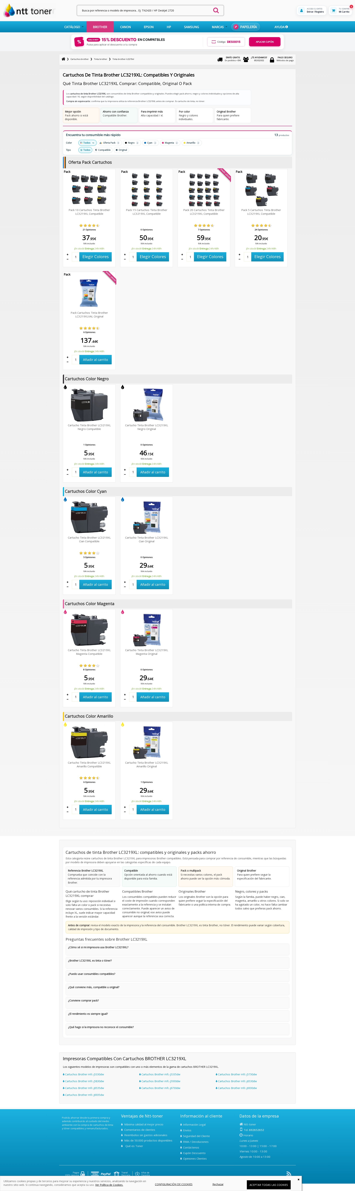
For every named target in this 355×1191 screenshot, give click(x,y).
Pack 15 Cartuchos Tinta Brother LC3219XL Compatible (146, 211)
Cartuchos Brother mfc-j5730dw (237, 1074)
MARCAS (218, 27)
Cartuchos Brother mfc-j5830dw (84, 1081)
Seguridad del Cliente (196, 1136)
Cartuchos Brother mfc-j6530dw (237, 1081)
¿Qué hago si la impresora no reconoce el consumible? (101, 1027)
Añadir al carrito (95, 359)
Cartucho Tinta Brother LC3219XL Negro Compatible (89, 427)
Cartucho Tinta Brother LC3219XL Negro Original (146, 427)
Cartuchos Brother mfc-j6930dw (237, 1088)
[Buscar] (216, 9)
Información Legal (194, 1124)
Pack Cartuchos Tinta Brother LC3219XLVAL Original (89, 314)
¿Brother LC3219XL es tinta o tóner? (90, 960)
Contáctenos (191, 1147)
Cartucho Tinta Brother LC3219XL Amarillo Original (146, 764)
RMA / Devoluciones (196, 1142)
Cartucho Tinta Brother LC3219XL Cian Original (146, 539)
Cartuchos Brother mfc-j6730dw (160, 1088)
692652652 (259, 59)
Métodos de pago (285, 59)
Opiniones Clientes (195, 1158)
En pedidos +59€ (233, 59)
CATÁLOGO (72, 27)
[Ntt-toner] (63, 59)
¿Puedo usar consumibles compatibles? (91, 974)
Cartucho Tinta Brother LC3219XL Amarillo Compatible (89, 764)
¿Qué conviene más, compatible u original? (93, 987)
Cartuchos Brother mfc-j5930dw (160, 1081)
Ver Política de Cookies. (109, 1185)
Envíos (187, 1130)
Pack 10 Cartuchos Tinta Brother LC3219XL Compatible (89, 211)
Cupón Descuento (194, 1153)
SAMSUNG (191, 27)
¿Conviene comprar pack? (83, 1000)
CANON (125, 27)
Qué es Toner (134, 1146)
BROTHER (100, 27)
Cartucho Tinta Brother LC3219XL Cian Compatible (89, 539)
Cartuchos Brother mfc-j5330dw (84, 1074)
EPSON (149, 27)
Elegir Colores (95, 256)
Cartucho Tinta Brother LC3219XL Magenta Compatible (89, 652)
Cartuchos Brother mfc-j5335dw (160, 1074)
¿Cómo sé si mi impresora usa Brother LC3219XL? (98, 947)
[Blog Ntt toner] (289, 1175)
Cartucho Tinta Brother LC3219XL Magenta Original (146, 652)
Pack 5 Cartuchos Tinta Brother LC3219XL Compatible (261, 211)
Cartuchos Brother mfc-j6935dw (84, 1095)
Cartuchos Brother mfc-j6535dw (84, 1088)
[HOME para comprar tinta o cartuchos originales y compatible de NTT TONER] (29, 17)
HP (169, 27)
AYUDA (280, 27)
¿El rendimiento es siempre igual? (88, 1013)
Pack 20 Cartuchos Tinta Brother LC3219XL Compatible (204, 211)
